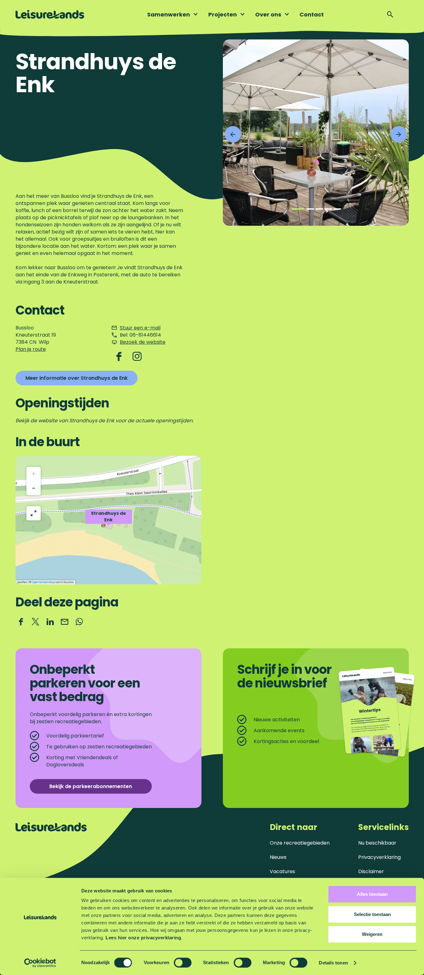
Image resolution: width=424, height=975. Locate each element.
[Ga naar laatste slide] (233, 134)
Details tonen (333, 962)
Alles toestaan (372, 894)
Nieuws (278, 857)
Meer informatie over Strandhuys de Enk (76, 378)
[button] (108, 520)
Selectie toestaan (372, 914)
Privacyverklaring (379, 857)
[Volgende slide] (398, 134)
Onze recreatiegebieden (300, 842)
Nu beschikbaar (377, 842)
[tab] (297, 209)
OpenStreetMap (43, 582)
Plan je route (31, 349)
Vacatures (282, 871)
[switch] (183, 963)
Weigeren (372, 934)
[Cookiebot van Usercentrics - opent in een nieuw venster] (40, 963)
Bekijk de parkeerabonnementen (90, 786)
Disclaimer (371, 871)
